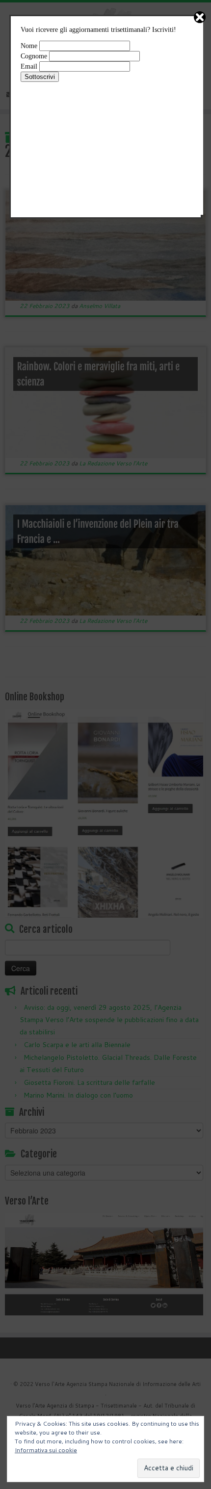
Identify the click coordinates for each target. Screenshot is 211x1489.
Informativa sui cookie (46, 1450)
